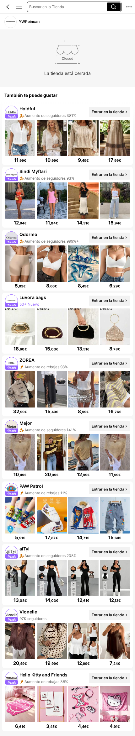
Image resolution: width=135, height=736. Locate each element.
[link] (10, 22)
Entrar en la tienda (108, 111)
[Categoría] (19, 7)
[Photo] (11, 112)
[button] (8, 7)
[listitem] (67, 134)
